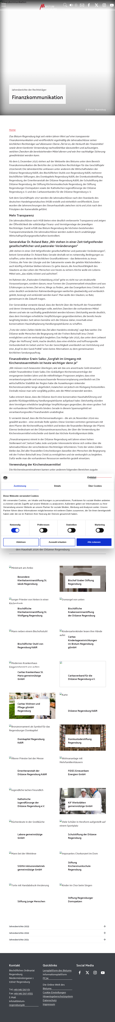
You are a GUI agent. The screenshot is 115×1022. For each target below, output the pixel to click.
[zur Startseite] (33, 7)
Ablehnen (21, 542)
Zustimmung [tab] (20, 486)
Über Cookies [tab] (95, 486)
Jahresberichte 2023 (19, 926)
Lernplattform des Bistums (57, 970)
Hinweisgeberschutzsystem (58, 996)
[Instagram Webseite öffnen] (104, 5)
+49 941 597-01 (22, 989)
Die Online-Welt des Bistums (54, 986)
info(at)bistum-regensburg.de (17, 1003)
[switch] (43, 530)
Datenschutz (50, 1000)
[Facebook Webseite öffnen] (89, 5)
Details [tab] (57, 486)
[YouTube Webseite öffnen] (112, 5)
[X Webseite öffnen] (96, 5)
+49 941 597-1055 (23, 993)
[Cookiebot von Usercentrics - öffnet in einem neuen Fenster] (99, 478)
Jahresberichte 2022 (19, 933)
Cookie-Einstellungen (54, 992)
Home (12, 130)
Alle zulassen (94, 542)
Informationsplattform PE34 (55, 976)
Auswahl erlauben (57, 542)
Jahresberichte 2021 (19, 939)
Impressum (49, 1004)
